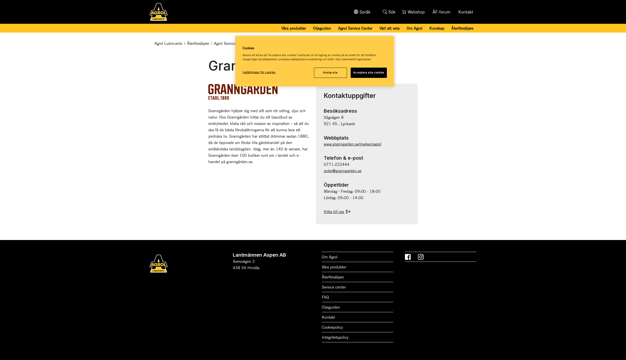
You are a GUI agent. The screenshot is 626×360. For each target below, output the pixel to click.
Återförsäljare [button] (462, 28)
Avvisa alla (330, 72)
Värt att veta (390, 28)
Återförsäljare (198, 43)
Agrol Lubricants (168, 43)
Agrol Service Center (355, 28)
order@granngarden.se (342, 170)
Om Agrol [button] (414, 28)
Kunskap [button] (436, 28)
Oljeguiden (322, 28)
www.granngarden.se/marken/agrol (352, 144)
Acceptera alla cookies (368, 72)
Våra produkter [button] (293, 28)
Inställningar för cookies (259, 72)
